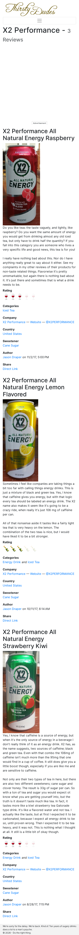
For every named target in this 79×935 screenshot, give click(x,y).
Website (35, 322)
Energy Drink (12, 562)
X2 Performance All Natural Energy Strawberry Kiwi (29, 639)
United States (12, 334)
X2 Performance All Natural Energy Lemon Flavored (33, 387)
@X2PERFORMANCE (60, 322)
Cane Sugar (11, 345)
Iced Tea (9, 310)
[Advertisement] (39, 85)
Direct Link (10, 369)
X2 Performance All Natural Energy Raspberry (39, 134)
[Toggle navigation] (39, 20)
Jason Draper (12, 357)
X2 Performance (14, 322)
